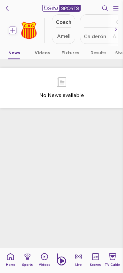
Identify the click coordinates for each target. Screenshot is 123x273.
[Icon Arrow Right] (115, 29)
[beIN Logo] (61, 8)
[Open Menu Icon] (115, 8)
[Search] (105, 8)
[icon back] (7, 8)
